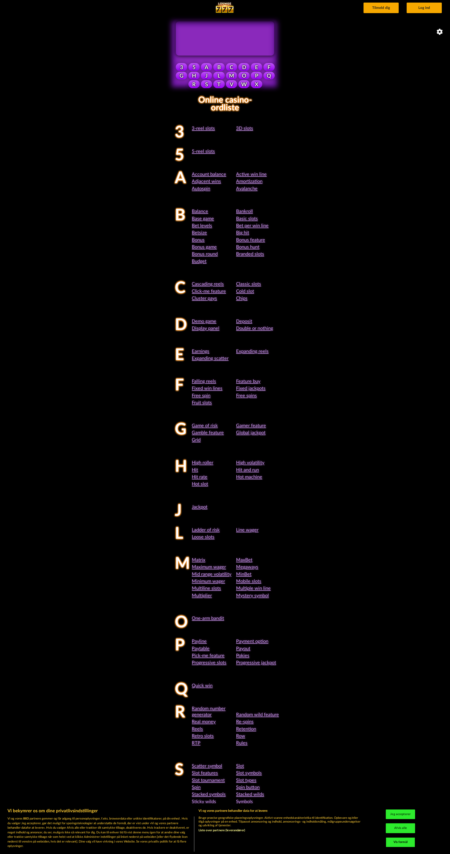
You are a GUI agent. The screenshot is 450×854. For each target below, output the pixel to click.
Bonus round (205, 254)
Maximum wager (209, 567)
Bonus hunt (247, 247)
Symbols (244, 801)
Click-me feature (209, 291)
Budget (199, 261)
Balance (200, 211)
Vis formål (401, 842)
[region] (225, 829)
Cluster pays (204, 298)
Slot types (246, 780)
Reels (197, 729)
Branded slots (250, 254)
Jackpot (199, 507)
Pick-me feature (208, 655)
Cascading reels (208, 284)
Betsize (199, 232)
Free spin (201, 395)
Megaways (247, 567)
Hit (195, 470)
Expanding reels (252, 351)
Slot (240, 766)
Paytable (201, 648)
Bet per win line (252, 225)
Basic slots (247, 218)
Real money (204, 721)
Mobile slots (248, 581)
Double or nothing (254, 328)
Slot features (205, 773)
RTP (196, 743)
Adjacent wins (206, 181)
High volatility (250, 462)
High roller (202, 462)
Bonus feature (250, 240)
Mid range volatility (211, 574)
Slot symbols (249, 773)
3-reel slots (203, 128)
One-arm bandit (208, 618)
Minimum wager (208, 581)
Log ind (424, 8)
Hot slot (200, 484)
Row (240, 736)
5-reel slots (203, 151)
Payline (199, 641)
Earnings (200, 351)
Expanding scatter (210, 358)
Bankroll (244, 211)
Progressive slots (209, 662)
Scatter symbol (207, 766)
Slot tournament (208, 780)
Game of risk (205, 425)
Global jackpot (251, 432)
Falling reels (204, 381)
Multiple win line (253, 588)
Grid (196, 440)
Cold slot (245, 291)
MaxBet (244, 560)
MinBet (243, 574)
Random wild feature (257, 714)
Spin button (248, 787)
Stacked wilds (250, 794)
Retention (246, 729)
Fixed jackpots (251, 388)
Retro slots (203, 736)
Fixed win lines (207, 388)
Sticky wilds (204, 801)
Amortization (249, 181)
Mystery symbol (252, 595)
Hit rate (199, 477)
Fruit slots (202, 402)
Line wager (247, 530)
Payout (243, 648)
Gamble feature (208, 432)
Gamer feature (251, 425)
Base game (203, 218)
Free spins (246, 395)
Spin (196, 787)
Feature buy (248, 381)
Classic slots (248, 284)
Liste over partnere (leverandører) (222, 830)
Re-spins (245, 721)
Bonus (198, 240)
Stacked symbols (209, 794)
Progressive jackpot (256, 662)
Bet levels (202, 225)
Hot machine (249, 477)
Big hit (242, 232)
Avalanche (247, 188)
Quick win (202, 685)
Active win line (251, 174)
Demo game (204, 321)
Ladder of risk (206, 530)
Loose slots (203, 537)
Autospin (201, 188)
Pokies (242, 655)
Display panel (205, 328)
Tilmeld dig (381, 8)
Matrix (198, 560)
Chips (242, 298)
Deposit (244, 321)
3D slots (244, 128)
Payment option (252, 641)
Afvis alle (400, 828)
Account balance (209, 174)
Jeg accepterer (400, 814)
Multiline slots (206, 588)
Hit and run (247, 470)
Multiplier (202, 595)
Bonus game (204, 247)
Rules (242, 743)
